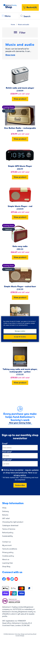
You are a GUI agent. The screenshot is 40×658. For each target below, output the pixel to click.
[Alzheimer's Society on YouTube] (16, 580)
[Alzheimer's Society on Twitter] (12, 580)
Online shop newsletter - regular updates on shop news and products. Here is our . (21, 472)
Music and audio (23, 24)
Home (13, 24)
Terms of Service (8, 529)
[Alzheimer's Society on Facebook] (4, 580)
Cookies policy (8, 556)
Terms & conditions (9, 549)
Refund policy (7, 532)
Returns (5, 515)
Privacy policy (7, 552)
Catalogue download (10, 525)
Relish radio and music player (20, 88)
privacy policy (20, 475)
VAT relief (6, 518)
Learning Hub (7, 563)
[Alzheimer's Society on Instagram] (8, 580)
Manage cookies (20, 331)
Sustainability (7, 536)
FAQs (4, 508)
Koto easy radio (20, 246)
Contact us (6, 542)
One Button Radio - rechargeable (20, 128)
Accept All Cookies (20, 337)
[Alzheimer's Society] (10, 6)
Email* (5, 443)
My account (7, 545)
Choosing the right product (12, 522)
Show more (10, 55)
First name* (7, 451)
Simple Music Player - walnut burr (20, 286)
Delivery (5, 511)
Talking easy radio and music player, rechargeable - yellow (20, 370)
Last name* (7, 459)
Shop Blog (6, 566)
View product (20, 99)
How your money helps (20, 422)
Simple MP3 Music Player (20, 166)
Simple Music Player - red (20, 206)
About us (5, 559)
